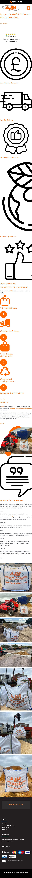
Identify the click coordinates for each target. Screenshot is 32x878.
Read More (2, 423)
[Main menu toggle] (28, 8)
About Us (4, 824)
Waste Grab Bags (6, 827)
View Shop (2, 399)
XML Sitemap (24, 872)
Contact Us (4, 829)
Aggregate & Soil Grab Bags (8, 825)
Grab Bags (11, 516)
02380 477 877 (17, 2)
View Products (3, 23)
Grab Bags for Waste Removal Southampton (21, 408)
